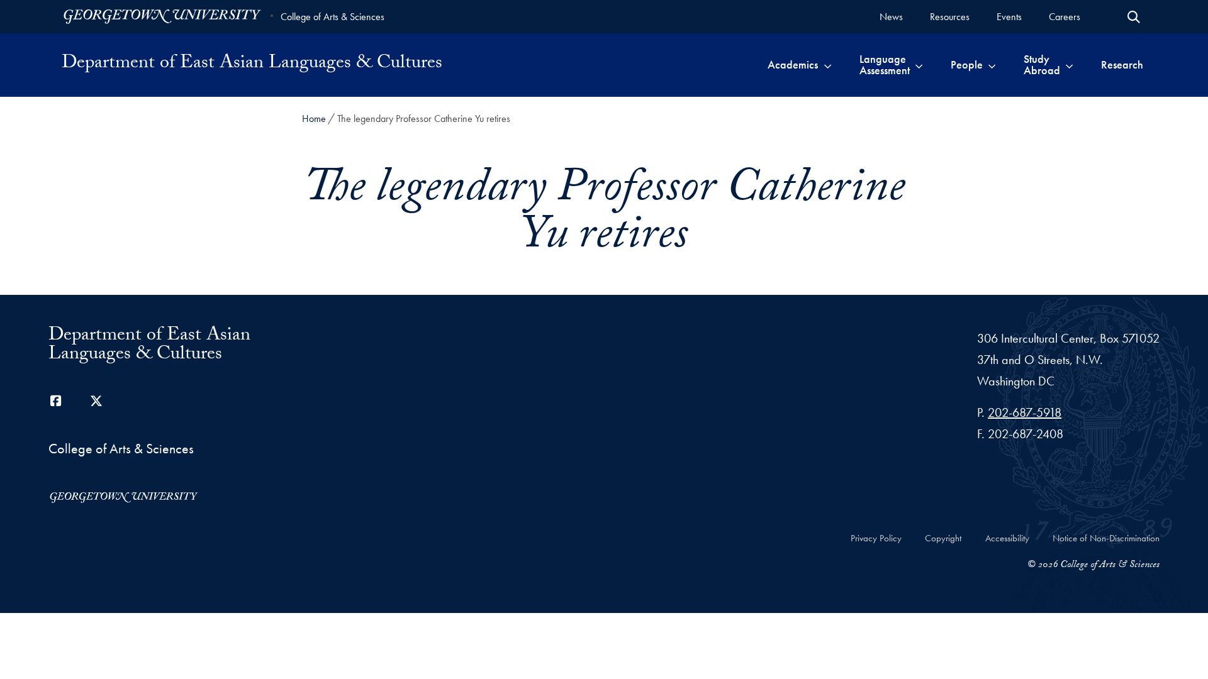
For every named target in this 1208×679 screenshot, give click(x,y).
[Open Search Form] (1133, 17)
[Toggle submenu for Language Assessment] (919, 64)
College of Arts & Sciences (332, 16)
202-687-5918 (1024, 412)
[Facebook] (56, 401)
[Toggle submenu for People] (991, 64)
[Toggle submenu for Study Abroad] (1069, 64)
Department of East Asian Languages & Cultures (252, 64)
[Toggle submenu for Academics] (827, 64)
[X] (96, 401)
